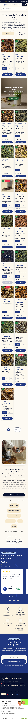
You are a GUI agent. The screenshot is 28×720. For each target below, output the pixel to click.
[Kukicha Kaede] (21, 151)
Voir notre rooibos (11, 541)
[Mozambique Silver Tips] (21, 327)
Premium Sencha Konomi (20, 268)
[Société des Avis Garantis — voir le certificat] (14, 597)
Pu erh (20, 521)
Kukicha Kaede (19, 163)
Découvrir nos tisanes (14, 536)
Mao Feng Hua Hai (19, 129)
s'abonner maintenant (13, 661)
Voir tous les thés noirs (14, 510)
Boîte (10, 68)
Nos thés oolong (10, 521)
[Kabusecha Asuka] (7, 327)
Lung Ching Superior (18, 59)
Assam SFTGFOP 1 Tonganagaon (7, 129)
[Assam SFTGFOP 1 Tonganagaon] (7, 116)
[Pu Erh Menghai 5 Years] (21, 221)
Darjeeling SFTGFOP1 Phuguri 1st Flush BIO (7, 60)
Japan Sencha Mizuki (6, 163)
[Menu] (2, 4)
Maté (20, 541)
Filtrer (7, 33)
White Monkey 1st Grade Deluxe (7, 269)
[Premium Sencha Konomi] (21, 256)
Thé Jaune (5, 371)
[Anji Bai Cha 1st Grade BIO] (7, 394)
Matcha (14, 526)
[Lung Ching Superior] (21, 45)
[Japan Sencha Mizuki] (7, 151)
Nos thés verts (14, 505)
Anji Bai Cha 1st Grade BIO (6, 405)
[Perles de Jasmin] (7, 292)
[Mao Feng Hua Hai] (21, 116)
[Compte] (19, 4)
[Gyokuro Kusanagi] (21, 360)
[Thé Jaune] (7, 360)
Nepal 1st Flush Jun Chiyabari (19, 197)
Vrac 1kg (11, 378)
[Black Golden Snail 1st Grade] (21, 292)
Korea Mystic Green (6, 233)
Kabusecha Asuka (7, 338)
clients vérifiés (10, 1)
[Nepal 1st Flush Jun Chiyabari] (21, 185)
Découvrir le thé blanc (14, 515)
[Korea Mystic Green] (7, 221)
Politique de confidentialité (18, 666)
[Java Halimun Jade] (7, 185)
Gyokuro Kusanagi (18, 371)
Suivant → (17, 429)
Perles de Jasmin (7, 303)
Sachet (4, 68)
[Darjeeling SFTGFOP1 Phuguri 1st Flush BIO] (7, 45)
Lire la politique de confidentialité (8, 713)
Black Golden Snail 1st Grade (19, 305)
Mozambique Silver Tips (19, 337)
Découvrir (14, 98)
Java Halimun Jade (6, 199)
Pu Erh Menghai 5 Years (20, 234)
